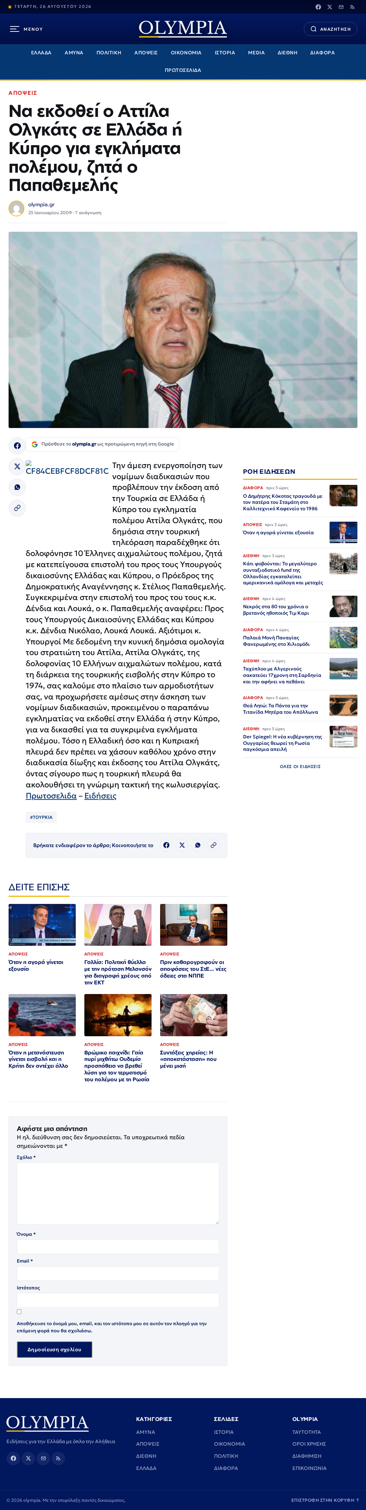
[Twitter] (330, 7)
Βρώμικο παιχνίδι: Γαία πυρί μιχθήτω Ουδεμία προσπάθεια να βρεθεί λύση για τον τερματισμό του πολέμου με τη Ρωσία (116, 1066)
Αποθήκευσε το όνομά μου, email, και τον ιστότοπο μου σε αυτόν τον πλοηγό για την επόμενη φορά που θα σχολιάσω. (112, 1327)
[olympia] (183, 29)
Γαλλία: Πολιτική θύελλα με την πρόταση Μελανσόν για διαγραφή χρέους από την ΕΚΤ (118, 972)
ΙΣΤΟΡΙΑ (225, 53)
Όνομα (26, 1234)
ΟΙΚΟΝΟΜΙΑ (186, 53)
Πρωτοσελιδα (51, 796)
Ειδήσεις (100, 796)
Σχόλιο (26, 1157)
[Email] (341, 7)
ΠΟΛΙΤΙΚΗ (109, 53)
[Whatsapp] (17, 487)
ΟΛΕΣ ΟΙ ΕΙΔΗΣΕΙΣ (300, 766)
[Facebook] (318, 7)
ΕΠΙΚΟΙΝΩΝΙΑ (309, 1468)
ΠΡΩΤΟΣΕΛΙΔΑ (183, 70)
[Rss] (352, 7)
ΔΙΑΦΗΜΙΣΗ (306, 1456)
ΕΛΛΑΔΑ (41, 53)
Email (25, 1261)
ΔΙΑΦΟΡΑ (322, 53)
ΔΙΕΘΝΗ (287, 53)
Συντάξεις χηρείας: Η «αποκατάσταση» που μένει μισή (188, 1059)
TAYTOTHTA (306, 1432)
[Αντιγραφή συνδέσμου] (17, 508)
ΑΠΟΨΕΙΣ (146, 53)
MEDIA (256, 53)
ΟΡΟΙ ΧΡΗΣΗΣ (309, 1444)
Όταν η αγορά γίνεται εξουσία (36, 965)
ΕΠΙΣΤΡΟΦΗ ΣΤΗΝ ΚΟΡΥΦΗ (325, 1500)
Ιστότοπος (28, 1288)
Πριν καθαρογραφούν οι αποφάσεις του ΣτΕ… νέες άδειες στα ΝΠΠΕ (193, 969)
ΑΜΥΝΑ (74, 53)
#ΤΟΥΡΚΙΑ (41, 817)
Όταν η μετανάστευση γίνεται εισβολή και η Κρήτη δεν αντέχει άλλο (38, 1059)
